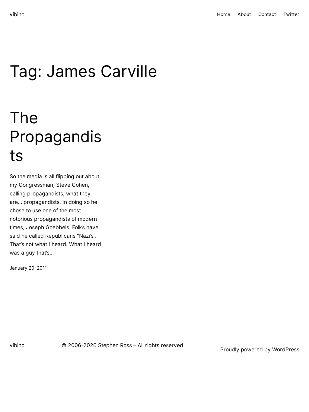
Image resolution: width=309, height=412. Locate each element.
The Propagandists (56, 137)
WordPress (285, 349)
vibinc (17, 14)
